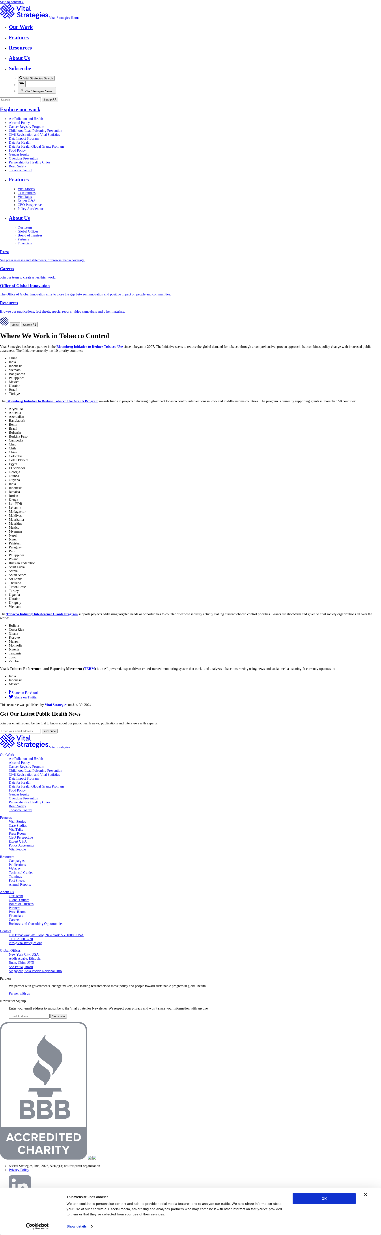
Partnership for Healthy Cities (29, 162)
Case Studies (26, 193)
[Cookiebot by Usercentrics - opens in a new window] (37, 1226)
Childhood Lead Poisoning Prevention (35, 130)
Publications (17, 865)
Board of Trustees (30, 235)
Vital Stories (26, 189)
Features (19, 179)
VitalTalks (25, 197)
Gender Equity (19, 154)
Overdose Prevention (23, 158)
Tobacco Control (20, 170)
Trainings (15, 876)
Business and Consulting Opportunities (36, 923)
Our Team (25, 227)
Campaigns (16, 861)
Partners (23, 239)
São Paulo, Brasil (21, 967)
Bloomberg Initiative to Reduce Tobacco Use (89, 346)
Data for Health (19, 142)
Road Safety (17, 166)
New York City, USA (24, 954)
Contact (5, 931)
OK (324, 1198)
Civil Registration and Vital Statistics (34, 134)
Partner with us (19, 993)
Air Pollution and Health (26, 119)
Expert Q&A (27, 201)
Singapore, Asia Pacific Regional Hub (35, 971)
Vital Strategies (56, 705)
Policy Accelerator (30, 209)
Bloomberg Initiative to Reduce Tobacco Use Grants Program (52, 401)
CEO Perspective (30, 205)
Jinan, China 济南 (21, 962)
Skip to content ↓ (12, 2)
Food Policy (17, 150)
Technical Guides (21, 872)
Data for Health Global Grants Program (36, 146)
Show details (77, 1226)
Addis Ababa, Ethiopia (25, 958)
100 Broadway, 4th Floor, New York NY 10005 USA (46, 935)
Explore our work (20, 109)
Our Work (7, 755)
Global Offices (28, 231)
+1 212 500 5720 (21, 939)
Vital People (17, 849)
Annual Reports (20, 884)
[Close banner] (365, 1194)
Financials (25, 243)
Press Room (17, 833)
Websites (15, 868)
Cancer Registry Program (26, 126)
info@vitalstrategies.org (25, 943)
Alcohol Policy (19, 123)
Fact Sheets (17, 880)
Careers (14, 920)
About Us (19, 218)
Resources (7, 857)
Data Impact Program (24, 138)
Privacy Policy (19, 1170)
